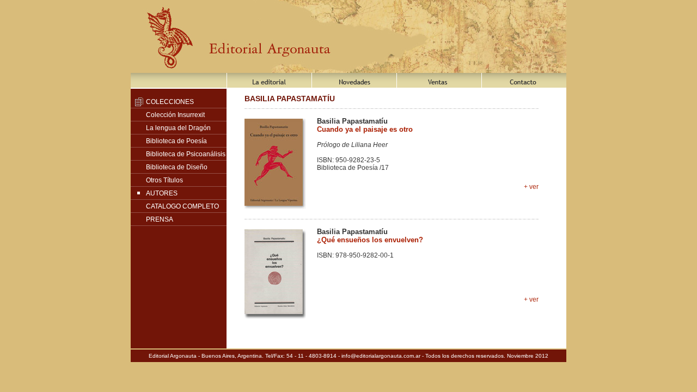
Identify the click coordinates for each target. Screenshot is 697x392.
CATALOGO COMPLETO (182, 206)
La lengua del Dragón (178, 128)
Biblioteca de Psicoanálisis (185, 154)
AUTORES (162, 193)
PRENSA (159, 219)
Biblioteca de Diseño (176, 167)
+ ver (531, 187)
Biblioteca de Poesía (176, 141)
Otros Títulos (164, 180)
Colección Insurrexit (175, 115)
